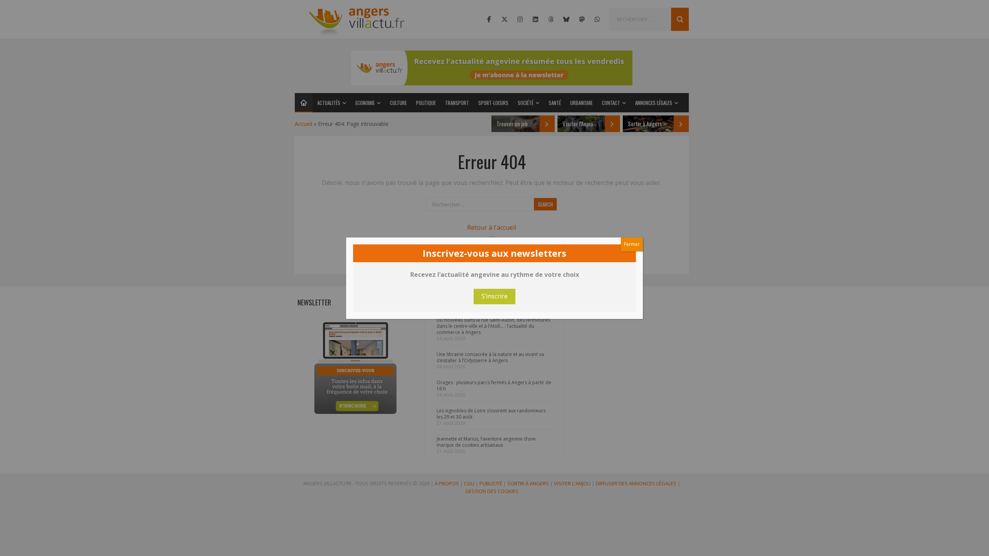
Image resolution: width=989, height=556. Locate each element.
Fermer (632, 244)
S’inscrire (494, 296)
